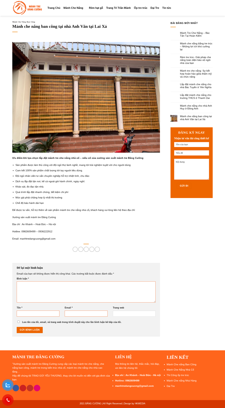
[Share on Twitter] (80, 249)
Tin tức (166, 7)
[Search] (211, 7)
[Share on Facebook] (75, 249)
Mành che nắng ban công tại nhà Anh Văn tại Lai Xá (196, 118)
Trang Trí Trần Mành (118, 7)
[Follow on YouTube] (30, 388)
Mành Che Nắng (73, 7)
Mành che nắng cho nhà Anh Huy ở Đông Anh (196, 107)
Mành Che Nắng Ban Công (23, 22)
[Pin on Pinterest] (91, 249)
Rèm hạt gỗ (96, 7)
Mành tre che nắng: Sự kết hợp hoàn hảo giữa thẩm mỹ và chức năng (196, 73)
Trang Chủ (53, 7)
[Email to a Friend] (86, 249)
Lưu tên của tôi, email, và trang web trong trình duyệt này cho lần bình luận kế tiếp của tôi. (71, 322)
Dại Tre (154, 7)
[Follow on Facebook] (16, 388)
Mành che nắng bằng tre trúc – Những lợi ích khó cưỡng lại (196, 46)
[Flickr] (37, 388)
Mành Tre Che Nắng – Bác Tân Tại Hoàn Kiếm (195, 34)
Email (69, 308)
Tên (19, 308)
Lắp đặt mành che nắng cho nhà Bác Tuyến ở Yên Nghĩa (195, 86)
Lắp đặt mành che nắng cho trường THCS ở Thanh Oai (195, 96)
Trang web (118, 308)
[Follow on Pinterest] (23, 388)
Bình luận (23, 279)
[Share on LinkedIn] (97, 249)
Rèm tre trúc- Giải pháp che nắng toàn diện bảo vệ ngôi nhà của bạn (195, 60)
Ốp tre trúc (140, 7)
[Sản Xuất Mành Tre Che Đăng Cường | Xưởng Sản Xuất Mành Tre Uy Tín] (27, 8)
